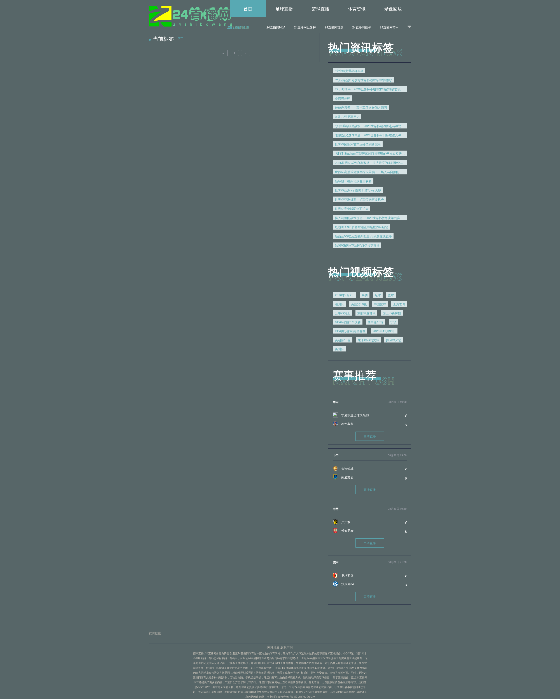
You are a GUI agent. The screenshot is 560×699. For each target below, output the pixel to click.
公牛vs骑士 (342, 313)
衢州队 (339, 349)
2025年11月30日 (384, 331)
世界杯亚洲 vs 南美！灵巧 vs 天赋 (358, 190)
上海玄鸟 (399, 304)
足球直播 (284, 8)
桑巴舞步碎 (342, 98)
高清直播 (370, 436)
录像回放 (393, 8)
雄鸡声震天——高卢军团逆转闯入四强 (361, 107)
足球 (378, 295)
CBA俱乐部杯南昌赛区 (350, 331)
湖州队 (339, 304)
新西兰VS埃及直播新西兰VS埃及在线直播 (363, 236)
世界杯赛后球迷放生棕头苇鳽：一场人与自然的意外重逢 (371, 172)
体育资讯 (357, 8)
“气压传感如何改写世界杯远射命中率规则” (363, 80)
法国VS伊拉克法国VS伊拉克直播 (357, 245)
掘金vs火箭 (393, 340)
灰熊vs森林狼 (366, 313)
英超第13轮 (343, 340)
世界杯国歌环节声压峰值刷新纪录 (358, 144)
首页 (247, 8)
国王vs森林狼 (392, 313)
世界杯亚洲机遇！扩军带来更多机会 (359, 199)
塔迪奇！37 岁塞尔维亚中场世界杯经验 (361, 227)
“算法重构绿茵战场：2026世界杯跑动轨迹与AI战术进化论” (371, 126)
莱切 (365, 295)
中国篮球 (380, 304)
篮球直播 (320, 8)
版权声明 (286, 647)
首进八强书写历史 (347, 116)
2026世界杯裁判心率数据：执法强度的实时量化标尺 (370, 162)
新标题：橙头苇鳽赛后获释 (353, 181)
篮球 (391, 295)
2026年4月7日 (345, 295)
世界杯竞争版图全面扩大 (352, 208)
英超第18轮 (359, 304)
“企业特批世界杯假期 (349, 70)
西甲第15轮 (375, 322)
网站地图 (273, 647)
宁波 (393, 322)
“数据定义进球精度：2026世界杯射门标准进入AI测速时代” (371, 135)
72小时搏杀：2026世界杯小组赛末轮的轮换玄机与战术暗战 (371, 89)
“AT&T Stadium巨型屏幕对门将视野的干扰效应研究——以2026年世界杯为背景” (371, 153)
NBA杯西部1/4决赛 (348, 322)
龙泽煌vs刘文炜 (368, 340)
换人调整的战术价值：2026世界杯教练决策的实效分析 (371, 218)
